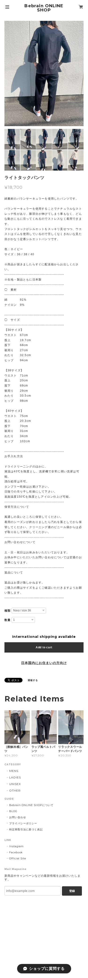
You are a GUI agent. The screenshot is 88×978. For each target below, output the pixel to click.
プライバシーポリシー (23, 823)
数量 (7, 620)
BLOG (13, 811)
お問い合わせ (17, 817)
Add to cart (44, 647)
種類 (7, 610)
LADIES (15, 777)
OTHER (15, 790)
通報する (33, 680)
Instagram (16, 846)
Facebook (16, 852)
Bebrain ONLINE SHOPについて (31, 805)
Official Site (17, 858)
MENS (13, 771)
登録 (72, 891)
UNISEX (15, 784)
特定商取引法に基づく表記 (26, 829)
